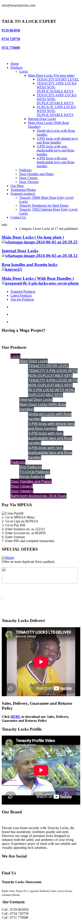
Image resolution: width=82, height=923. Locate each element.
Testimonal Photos (23, 190)
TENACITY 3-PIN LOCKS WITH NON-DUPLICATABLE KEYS (53, 373)
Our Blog (17, 186)
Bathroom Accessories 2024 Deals (38, 495)
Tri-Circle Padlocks (34, 471)
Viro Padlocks (30, 467)
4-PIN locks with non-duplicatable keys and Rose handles (55, 162)
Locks (23, 71)
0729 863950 (11, 30)
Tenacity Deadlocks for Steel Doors (43, 205)
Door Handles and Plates (36, 174)
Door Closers (28, 178)
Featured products (22, 194)
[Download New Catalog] (2, 597)
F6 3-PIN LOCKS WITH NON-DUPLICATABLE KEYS (51, 392)
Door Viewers (29, 182)
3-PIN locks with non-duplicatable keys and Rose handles (55, 150)
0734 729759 (11, 39)
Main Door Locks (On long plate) (51, 75)
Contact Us (18, 217)
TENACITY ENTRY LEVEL (58, 79)
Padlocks (25, 170)
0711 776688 (11, 47)
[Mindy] (8, 558)
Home (14, 63)
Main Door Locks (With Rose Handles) (42, 407)
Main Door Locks (33, 361)
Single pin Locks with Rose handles (50, 416)
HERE (15, 717)
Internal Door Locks (42, 119)
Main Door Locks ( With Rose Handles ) (38, 278)
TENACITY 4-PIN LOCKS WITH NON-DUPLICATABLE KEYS (53, 383)
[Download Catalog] (40, 582)
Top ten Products (22, 299)
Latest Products (21, 295)
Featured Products (22, 291)
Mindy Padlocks (32, 476)
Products (16, 67)
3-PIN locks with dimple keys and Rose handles (57, 140)
